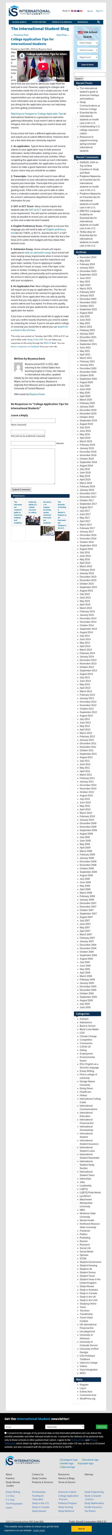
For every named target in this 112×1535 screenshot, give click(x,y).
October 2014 (87, 625)
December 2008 (88, 861)
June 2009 (85, 840)
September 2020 (88, 379)
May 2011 (85, 768)
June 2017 (85, 514)
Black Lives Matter (89, 1029)
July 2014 (85, 636)
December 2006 (88, 945)
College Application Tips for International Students (32, 41)
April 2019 (85, 438)
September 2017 (88, 504)
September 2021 (88, 344)
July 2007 (85, 920)
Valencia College (89, 1363)
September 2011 (88, 754)
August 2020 (86, 382)
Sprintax (84, 1255)
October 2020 (87, 375)
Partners (10, 1478)
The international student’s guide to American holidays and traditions (18, 512)
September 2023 (88, 274)
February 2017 (87, 528)
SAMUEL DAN (87, 162)
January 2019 (87, 448)
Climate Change (88, 1036)
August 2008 (86, 875)
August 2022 (86, 313)
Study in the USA (35, 339)
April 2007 (85, 931)
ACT (39, 210)
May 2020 (85, 393)
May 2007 (85, 927)
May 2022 (85, 323)
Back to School (87, 1026)
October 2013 (87, 667)
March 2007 (86, 934)
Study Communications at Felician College (90, 105)
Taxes (83, 1307)
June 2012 (85, 722)
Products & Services (62, 22)
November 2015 (88, 580)
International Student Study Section (87, 1165)
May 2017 (85, 518)
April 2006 (85, 972)
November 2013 (88, 663)
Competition (86, 1040)
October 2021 (87, 340)
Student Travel (87, 1276)
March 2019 (86, 441)
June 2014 (85, 639)
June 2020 (85, 389)
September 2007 (88, 913)
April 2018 (85, 479)
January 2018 (87, 490)
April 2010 (85, 809)
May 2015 (85, 601)
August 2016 (86, 549)
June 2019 (85, 431)
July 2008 (85, 879)
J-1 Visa (10, 1496)
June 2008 (85, 882)
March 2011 (86, 775)
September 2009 (88, 830)
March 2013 (86, 691)
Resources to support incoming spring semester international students (47, 512)
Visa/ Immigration (89, 1369)
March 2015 (86, 608)
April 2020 (85, 396)
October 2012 (87, 709)
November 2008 (88, 865)
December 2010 (88, 785)
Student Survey (88, 1272)
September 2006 (88, 955)
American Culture (67, 1492)
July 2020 (85, 386)
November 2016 (88, 538)
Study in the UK (88, 1297)
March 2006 (86, 976)
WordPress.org (87, 1398)
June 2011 (85, 764)
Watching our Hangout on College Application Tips (37, 114)
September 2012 (88, 712)
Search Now (87, 64)
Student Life (86, 1269)
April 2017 (85, 521)
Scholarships (39, 1492)
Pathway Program (67, 1503)
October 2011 (87, 750)
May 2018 (85, 476)
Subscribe (101, 1426)
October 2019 (87, 417)
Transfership (86, 1314)
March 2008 (86, 893)
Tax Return (90, 1511)
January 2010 (87, 820)
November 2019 (88, 413)
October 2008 (87, 868)
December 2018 (88, 452)
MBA (82, 1210)
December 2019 (88, 410)
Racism (84, 1241)
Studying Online (88, 1303)
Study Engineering (94, 1492)
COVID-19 (85, 1047)
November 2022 (88, 302)
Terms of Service (66, 1482)
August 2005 (86, 1000)
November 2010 (88, 788)
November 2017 (88, 497)
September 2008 (88, 872)
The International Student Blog (40, 28)
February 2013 (87, 695)
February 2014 (87, 653)
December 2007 (88, 903)
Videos (83, 1366)
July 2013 (85, 677)
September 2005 (88, 997)
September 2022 (88, 309)
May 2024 (85, 261)
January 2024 (87, 268)
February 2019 (87, 445)
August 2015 (86, 590)
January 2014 (87, 656)
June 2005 (85, 1007)
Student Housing (88, 1265)
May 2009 (85, 844)
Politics (83, 1234)
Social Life (85, 1248)
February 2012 (87, 736)
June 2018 (85, 472)
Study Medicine (66, 1511)
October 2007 (87, 910)
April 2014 (85, 646)
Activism (84, 1019)
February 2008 (87, 896)
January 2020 (87, 406)
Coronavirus (86, 1043)
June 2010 (85, 802)
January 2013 (87, 698)
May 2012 (85, 726)
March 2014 (86, 649)
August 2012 (86, 715)
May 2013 (85, 684)
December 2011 (88, 743)
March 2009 (86, 851)
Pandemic (85, 1231)
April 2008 (85, 889)
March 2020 (86, 399)
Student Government (90, 1262)
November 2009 (88, 827)
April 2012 (85, 729)
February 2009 (87, 854)
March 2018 (86, 483)
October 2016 (87, 542)
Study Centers (39, 22)
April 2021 (85, 354)
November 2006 (88, 948)
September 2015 (88, 587)
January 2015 (87, 615)
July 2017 (85, 511)
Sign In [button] (99, 11)
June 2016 (85, 556)
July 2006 (85, 962)
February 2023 (87, 292)
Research (85, 1244)
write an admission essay (38, 252)
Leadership (85, 1185)
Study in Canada (88, 1293)
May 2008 (85, 886)
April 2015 (85, 604)
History (83, 1095)
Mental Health (87, 1220)
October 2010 (87, 792)
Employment (86, 1053)
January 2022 (87, 333)
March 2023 (86, 288)
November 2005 (88, 990)
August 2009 (86, 834)
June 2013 (85, 681)
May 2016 (85, 559)
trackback (34, 346)
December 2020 (88, 368)
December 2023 (88, 271)
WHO (82, 1373)
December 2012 (88, 702)
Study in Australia (89, 1290)
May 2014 (85, 643)
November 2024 (88, 257)
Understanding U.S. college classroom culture (33, 507)
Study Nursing (65, 1507)
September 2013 (88, 670)
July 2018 (85, 469)
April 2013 (85, 688)
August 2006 (86, 959)
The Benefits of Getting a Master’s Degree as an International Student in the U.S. (62, 515)
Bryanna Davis (37, 394)
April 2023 (85, 285)
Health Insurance (93, 1507)
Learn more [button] (39, 1530)
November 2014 (88, 622)
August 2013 (86, 674)
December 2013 (88, 660)
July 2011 (85, 761)
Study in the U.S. (40, 1503)
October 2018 (87, 459)
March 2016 (86, 566)
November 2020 (88, 372)
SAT (31, 210)
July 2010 (85, 799)
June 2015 (85, 597)
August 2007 (86, 917)
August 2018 (86, 465)
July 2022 (85, 316)
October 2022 (87, 306)
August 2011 (86, 757)
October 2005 (87, 993)
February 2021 (87, 361)
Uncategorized (87, 1331)
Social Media (86, 1251)
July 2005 (85, 1004)
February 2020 (87, 403)
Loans (9, 1507)
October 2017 (87, 500)
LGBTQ (84, 1189)
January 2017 (87, 531)
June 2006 (85, 965)
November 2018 (88, 455)
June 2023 (85, 278)
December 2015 (88, 577)
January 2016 (87, 573)
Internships (85, 1178)
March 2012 (86, 733)
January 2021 (87, 365)
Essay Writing (87, 1071)
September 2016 (88, 545)
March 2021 (86, 358)
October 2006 (87, 952)
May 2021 (85, 351)
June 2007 (85, 924)
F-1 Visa (10, 1500)
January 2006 (87, 983)
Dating (83, 1050)
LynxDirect (85, 1196)
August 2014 (86, 632)
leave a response (19, 346)
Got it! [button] (81, 1529)
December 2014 (88, 618)
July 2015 (85, 594)
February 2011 (87, 778)
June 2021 (85, 347)
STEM (83, 1258)
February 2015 (87, 611)
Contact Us (37, 1474)
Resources (83, 22)
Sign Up (90, 11)
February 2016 (87, 570)
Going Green (86, 1088)
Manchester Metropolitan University (86, 1203)
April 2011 (85, 771)
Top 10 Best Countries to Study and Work (89, 169)
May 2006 (85, 969)
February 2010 (87, 816)
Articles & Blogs (66, 1478)
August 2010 (86, 795)
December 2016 (88, 535)
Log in (83, 1388)
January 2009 (87, 858)
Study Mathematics (94, 1503)
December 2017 (88, 493)
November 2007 (88, 906)
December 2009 (88, 823)
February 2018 (87, 486)
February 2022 (87, 330)
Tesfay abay (86, 232)
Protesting (85, 1238)
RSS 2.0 (47, 343)
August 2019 (86, 424)
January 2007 (87, 941)
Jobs (82, 1182)
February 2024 (87, 264)
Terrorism (84, 1310)
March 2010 (86, 813)
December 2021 (88, 337)
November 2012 (88, 705)
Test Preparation (14, 1503)
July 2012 (85, 719)
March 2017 (86, 524)
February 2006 (87, 979)
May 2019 (85, 434)
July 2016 (85, 552)
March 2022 (86, 327)
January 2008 (87, 900)
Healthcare (85, 1092)
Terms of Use (78, 1440)
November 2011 (88, 747)
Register (84, 1385)
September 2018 (88, 462)
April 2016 (85, 563)
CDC (82, 1033)
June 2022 (85, 320)
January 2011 (87, 781)
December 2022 (88, 299)
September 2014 (88, 629)
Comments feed (88, 1395)
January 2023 (87, 295)
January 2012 (87, 740)
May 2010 (85, 806)
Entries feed (86, 1391)
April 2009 (85, 847)
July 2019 (85, 427)
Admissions (86, 1022)
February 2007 (87, 938)
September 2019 (88, 420)
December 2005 (88, 986)
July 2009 (85, 837)
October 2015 (87, 584)
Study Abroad (87, 1286)
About (9, 1474)
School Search (19, 22)
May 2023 (85, 281)
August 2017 (86, 507)
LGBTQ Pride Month (90, 1192)
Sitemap (88, 1474)
